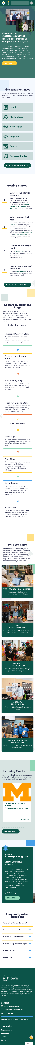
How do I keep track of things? (15, 944)
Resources (5, 1033)
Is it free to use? (9, 951)
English (28, 1043)
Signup (10, 892)
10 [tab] (19, 827)
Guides (3, 1040)
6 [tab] (11, 827)
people (26, 204)
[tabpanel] (17, 802)
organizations (21, 206)
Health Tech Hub (20, 235)
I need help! (7, 958)
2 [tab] (4, 827)
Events (3, 1037)
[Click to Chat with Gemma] (31, 1037)
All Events (9, 831)
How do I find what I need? (13, 937)
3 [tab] (6, 827)
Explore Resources (16, 165)
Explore (8, 63)
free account (21, 272)
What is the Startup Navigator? (15, 923)
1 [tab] (2, 827)
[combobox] (29, 1043)
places (12, 206)
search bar (20, 251)
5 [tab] (10, 827)
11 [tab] (21, 827)
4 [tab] (8, 827)
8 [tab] (15, 827)
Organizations (6, 1030)
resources (13, 208)
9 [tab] (17, 827)
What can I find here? (11, 930)
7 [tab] (13, 827)
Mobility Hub (27, 233)
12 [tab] (23, 827)
